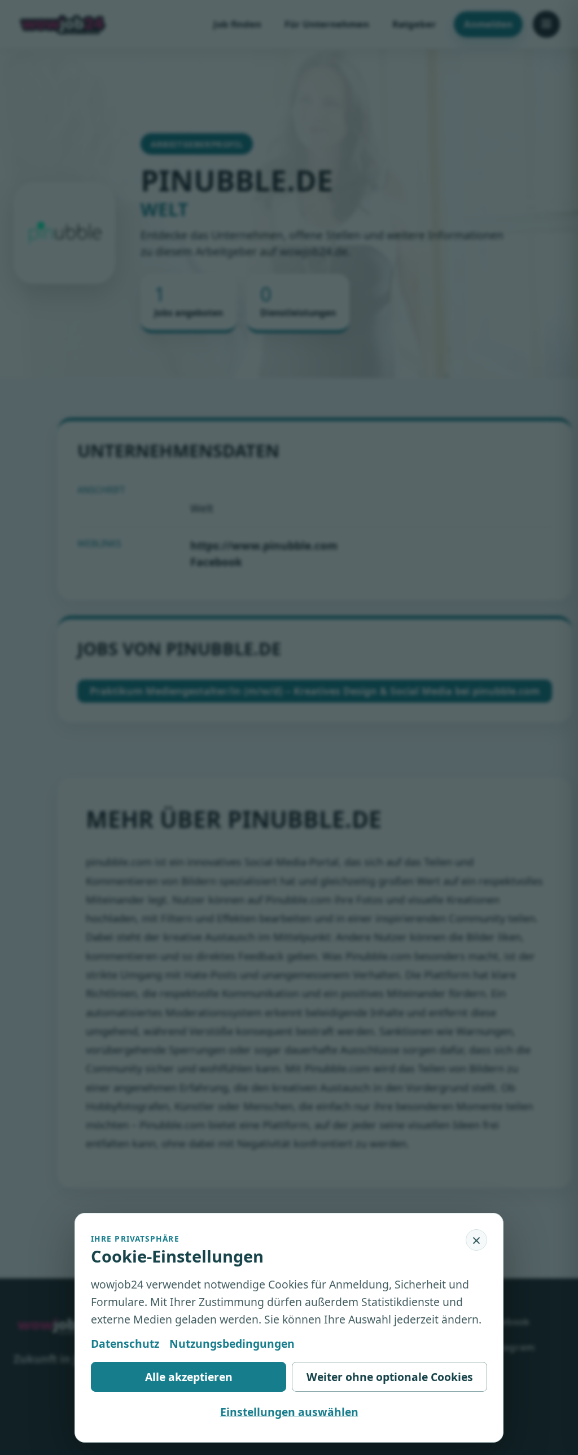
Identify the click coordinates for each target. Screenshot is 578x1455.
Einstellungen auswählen (289, 1411)
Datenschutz (125, 1343)
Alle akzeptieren (189, 1376)
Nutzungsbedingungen (232, 1343)
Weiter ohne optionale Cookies (389, 1376)
